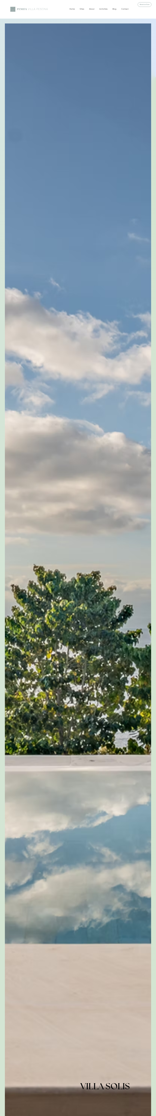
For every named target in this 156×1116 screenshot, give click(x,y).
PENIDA (32, 9)
